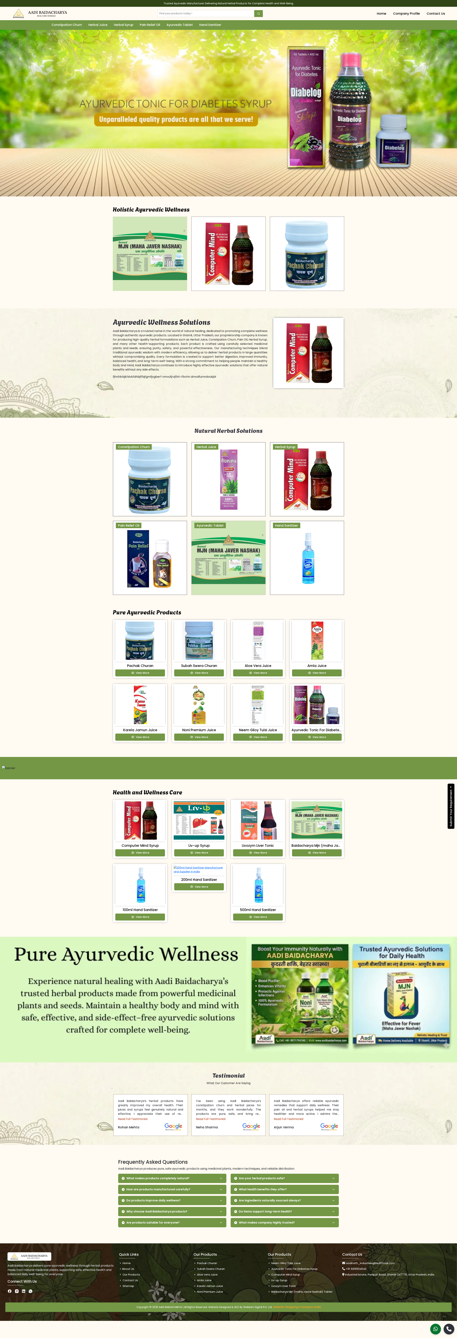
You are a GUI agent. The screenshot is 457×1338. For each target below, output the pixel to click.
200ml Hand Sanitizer (199, 879)
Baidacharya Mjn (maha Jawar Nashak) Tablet (332, 845)
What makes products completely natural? (157, 1178)
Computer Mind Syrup (140, 845)
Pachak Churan (140, 665)
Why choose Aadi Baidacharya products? (156, 1211)
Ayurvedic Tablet (180, 25)
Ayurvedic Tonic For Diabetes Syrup (321, 730)
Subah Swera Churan (199, 665)
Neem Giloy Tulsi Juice (258, 730)
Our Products (131, 1274)
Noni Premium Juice (199, 730)
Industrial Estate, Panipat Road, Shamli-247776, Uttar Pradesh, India (389, 1274)
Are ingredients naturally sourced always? (270, 1200)
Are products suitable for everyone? (153, 1223)
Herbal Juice (97, 25)
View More (142, 673)
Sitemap (128, 1286)
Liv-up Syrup (199, 845)
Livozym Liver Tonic (258, 845)
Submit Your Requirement (451, 807)
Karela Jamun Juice (140, 730)
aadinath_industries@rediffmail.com (370, 1263)
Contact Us (436, 13)
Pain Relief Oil (150, 25)
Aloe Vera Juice (258, 665)
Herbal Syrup (123, 25)
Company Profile (406, 13)
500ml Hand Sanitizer (258, 909)
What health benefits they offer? (263, 1189)
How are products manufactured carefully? (158, 1189)
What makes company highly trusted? (267, 1223)
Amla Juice (317, 665)
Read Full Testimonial (132, 1119)
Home (381, 13)
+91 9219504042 (356, 1269)
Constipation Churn (67, 25)
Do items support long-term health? (265, 1211)
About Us (128, 1269)
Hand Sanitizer (210, 25)
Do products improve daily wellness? (153, 1200)
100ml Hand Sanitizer (140, 909)
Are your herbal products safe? (262, 1178)
